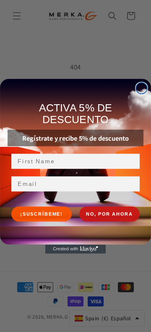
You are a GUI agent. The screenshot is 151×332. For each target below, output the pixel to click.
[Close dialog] (141, 88)
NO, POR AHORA (109, 214)
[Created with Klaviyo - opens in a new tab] (75, 249)
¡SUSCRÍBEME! (41, 214)
